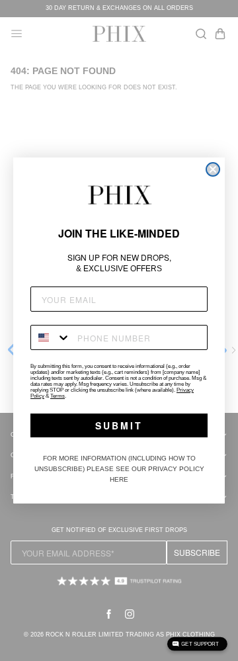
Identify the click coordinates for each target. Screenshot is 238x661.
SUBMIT (119, 425)
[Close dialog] (212, 169)
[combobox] (51, 337)
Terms (57, 396)
